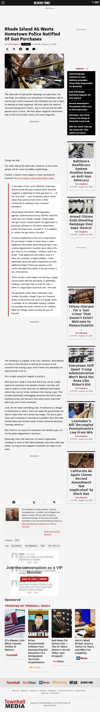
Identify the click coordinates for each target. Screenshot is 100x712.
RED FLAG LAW (53, 546)
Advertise (24, 690)
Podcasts (42, 690)
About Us (15, 690)
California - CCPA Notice (50, 693)
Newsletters (52, 690)
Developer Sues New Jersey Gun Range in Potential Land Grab (79, 118)
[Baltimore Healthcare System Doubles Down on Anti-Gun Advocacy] (81, 151)
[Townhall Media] (15, 703)
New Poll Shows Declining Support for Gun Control (80, 95)
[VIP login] (95, 3)
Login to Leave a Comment (34, 579)
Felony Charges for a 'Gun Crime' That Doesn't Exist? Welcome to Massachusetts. (81, 318)
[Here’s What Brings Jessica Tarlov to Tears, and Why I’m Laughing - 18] (85, 623)
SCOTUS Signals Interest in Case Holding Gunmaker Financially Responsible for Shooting (81, 80)
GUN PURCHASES (31, 546)
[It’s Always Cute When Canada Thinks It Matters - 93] (15, 623)
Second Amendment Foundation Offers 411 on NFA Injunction (80, 106)
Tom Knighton (13, 44)
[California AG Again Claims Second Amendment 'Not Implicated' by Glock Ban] (81, 460)
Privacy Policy (80, 690)
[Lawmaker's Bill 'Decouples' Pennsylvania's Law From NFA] (81, 411)
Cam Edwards (81, 333)
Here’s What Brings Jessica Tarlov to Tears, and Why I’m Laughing (84, 646)
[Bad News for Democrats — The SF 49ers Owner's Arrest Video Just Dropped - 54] (62, 623)
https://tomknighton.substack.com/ (36, 524)
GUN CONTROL (16, 546)
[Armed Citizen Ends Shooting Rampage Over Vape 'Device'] (81, 206)
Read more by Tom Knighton (52, 532)
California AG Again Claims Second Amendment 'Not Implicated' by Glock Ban (81, 482)
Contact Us (33, 690)
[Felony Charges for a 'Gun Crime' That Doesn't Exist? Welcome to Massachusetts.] (81, 296)
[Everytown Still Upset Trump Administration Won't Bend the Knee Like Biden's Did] (81, 355)
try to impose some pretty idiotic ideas (35, 178)
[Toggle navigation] (3, 3)
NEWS (17, 540)
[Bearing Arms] (42, 3)
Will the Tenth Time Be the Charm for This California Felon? (80, 130)
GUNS (43, 546)
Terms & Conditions (66, 690)
